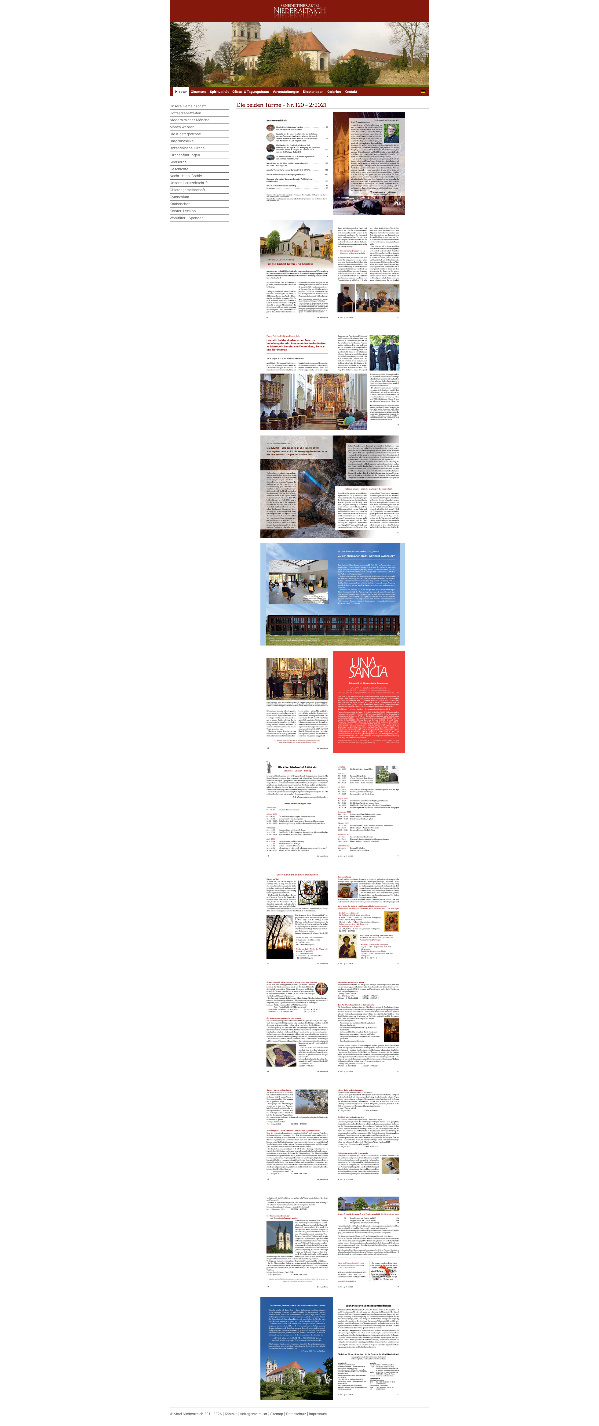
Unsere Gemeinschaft (188, 106)
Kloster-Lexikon (183, 211)
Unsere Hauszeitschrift (189, 183)
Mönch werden (182, 127)
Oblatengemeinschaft (187, 190)
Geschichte (179, 169)
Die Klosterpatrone (185, 134)
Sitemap (276, 1414)
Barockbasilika (182, 141)
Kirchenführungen (185, 155)
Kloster (181, 92)
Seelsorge (178, 162)
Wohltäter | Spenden (187, 218)
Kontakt (351, 92)
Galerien (334, 92)
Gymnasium (179, 197)
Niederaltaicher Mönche (189, 120)
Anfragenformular (253, 1414)
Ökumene (198, 92)
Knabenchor (180, 204)
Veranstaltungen (286, 92)
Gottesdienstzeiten (185, 113)
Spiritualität (219, 92)
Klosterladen (313, 92)
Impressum (318, 1414)
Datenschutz (296, 1414)
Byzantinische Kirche (187, 148)
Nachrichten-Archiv (186, 176)
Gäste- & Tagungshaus (250, 92)
